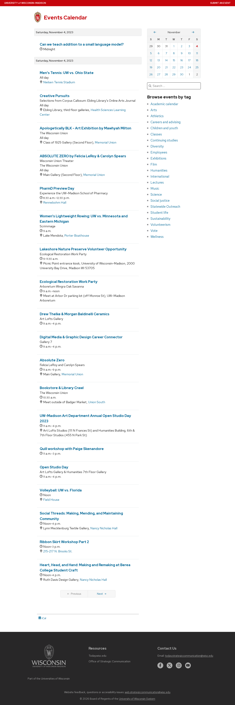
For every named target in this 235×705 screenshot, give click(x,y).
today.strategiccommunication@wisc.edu (189, 656)
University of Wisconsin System (137, 699)
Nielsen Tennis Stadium (59, 82)
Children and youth (164, 128)
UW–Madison (25, 3)
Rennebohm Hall (54, 202)
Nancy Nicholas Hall (103, 528)
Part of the (49, 678)
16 (181, 60)
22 (173, 67)
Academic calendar (164, 104)
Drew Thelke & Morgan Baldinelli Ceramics (74, 314)
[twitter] (170, 665)
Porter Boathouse (76, 235)
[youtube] (188, 665)
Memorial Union (105, 142)
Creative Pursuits (55, 96)
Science (156, 194)
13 (158, 60)
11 (197, 53)
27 (158, 74)
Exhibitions (158, 158)
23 (181, 67)
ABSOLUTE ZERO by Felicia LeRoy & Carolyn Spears (83, 156)
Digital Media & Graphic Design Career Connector (81, 337)
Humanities (159, 170)
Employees (159, 152)
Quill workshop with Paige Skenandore (72, 449)
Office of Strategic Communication (109, 661)
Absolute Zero (52, 360)
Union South (96, 402)
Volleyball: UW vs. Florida (61, 490)
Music (155, 188)
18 (197, 60)
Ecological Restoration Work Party (69, 281)
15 (174, 60)
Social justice (160, 200)
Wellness (157, 236)
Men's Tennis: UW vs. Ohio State (67, 73)
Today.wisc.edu (97, 656)
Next (100, 594)
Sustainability (160, 218)
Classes (156, 134)
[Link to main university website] (48, 668)
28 (166, 74)
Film (154, 164)
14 (166, 60)
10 (189, 53)
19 (151, 67)
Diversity (157, 146)
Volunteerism (160, 224)
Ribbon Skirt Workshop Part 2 (64, 542)
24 (189, 67)
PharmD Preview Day (57, 188)
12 (151, 60)
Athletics (157, 116)
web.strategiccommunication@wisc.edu (147, 692)
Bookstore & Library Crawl (62, 388)
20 (158, 67)
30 (181, 74)
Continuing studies (164, 140)
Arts (154, 110)
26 (151, 74)
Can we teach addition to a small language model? (82, 44)
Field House (51, 500)
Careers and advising (166, 122)
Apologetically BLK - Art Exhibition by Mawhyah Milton (85, 128)
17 (189, 60)
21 (166, 67)
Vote (154, 230)
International (160, 176)
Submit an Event (220, 3)
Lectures (157, 182)
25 (197, 67)
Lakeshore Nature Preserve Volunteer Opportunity (83, 249)
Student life (159, 212)
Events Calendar (65, 17)
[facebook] (160, 665)
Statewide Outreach (165, 206)
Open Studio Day (54, 467)
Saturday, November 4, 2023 (54, 32)
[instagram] (179, 665)
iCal (43, 618)
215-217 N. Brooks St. (57, 551)
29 (173, 74)
